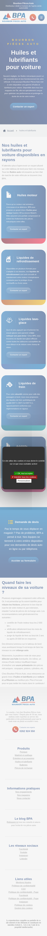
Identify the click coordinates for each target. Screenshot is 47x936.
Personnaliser (24, 481)
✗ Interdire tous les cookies (24, 477)
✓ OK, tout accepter (24, 473)
